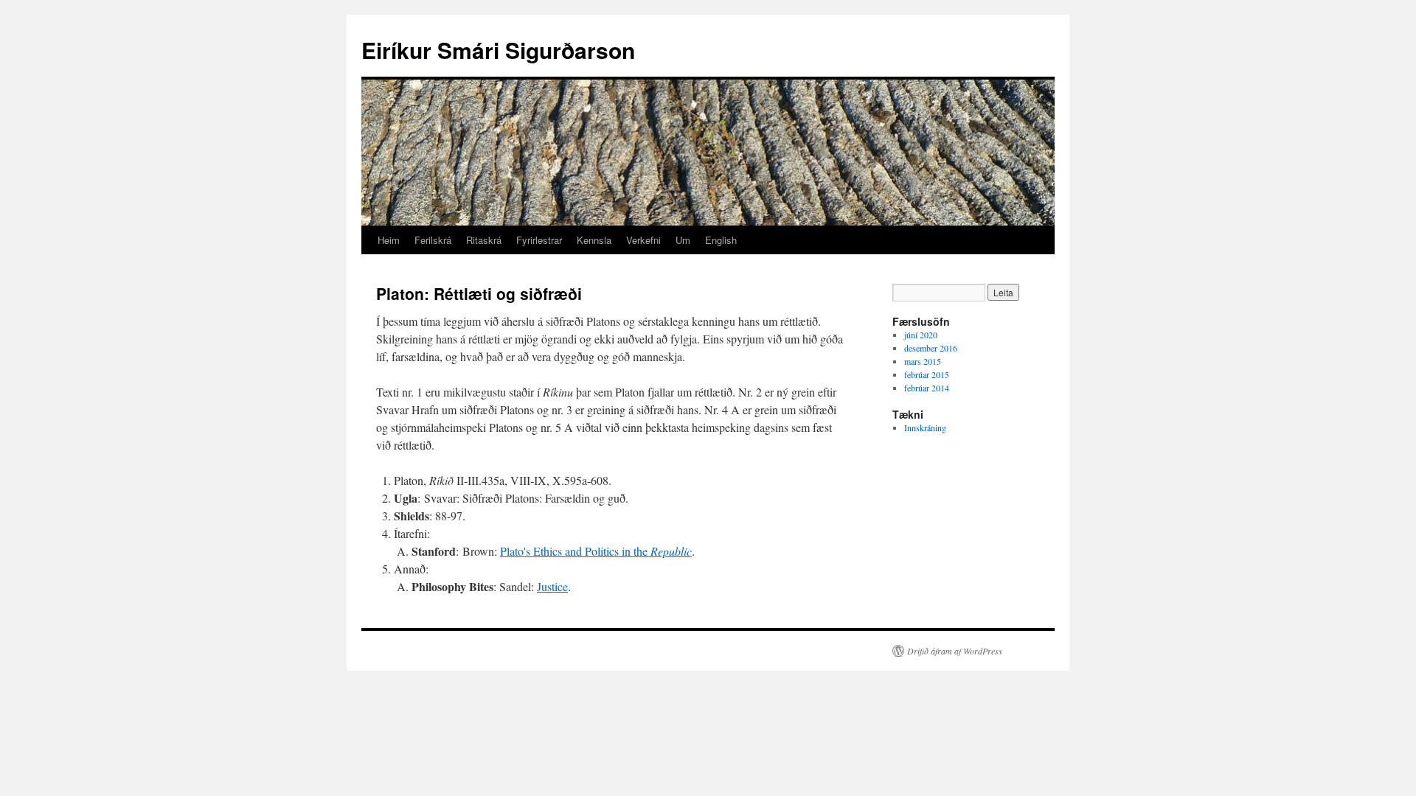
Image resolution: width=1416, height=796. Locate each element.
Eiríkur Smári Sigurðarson (498, 50)
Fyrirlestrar (539, 240)
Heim (389, 240)
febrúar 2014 (926, 388)
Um (683, 240)
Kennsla (594, 240)
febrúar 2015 (926, 374)
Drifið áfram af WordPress (954, 651)
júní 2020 (920, 335)
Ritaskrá (484, 240)
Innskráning (925, 427)
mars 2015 (922, 361)
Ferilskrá (432, 240)
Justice (552, 586)
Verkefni (643, 240)
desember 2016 (930, 348)
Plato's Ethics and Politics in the (596, 551)
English (721, 240)
